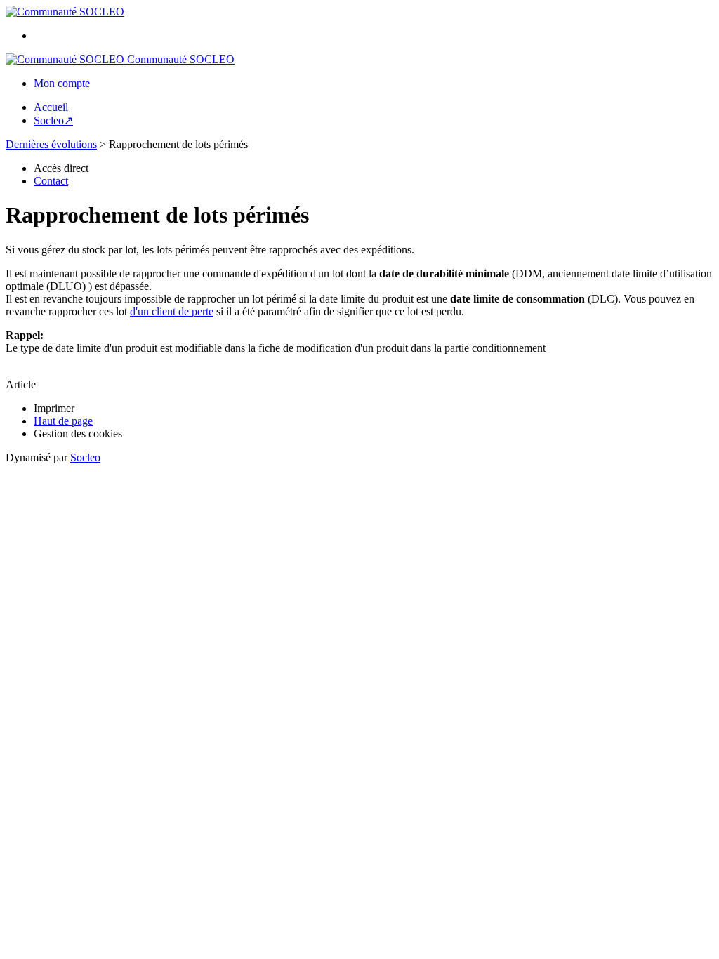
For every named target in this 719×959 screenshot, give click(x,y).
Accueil (51, 107)
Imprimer (54, 408)
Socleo (85, 457)
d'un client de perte (171, 311)
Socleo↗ (53, 120)
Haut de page (63, 421)
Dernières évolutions (51, 144)
